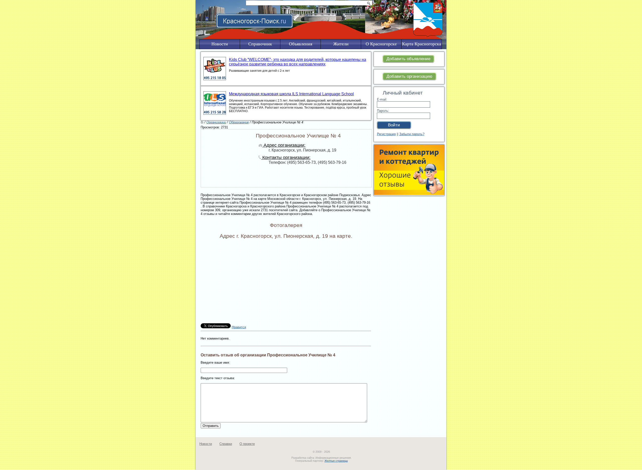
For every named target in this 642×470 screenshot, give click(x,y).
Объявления (300, 43)
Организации (216, 122)
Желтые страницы (336, 460)
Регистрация (386, 134)
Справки (225, 444)
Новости (205, 444)
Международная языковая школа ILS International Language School (291, 94)
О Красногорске (381, 43)
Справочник (260, 43)
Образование (239, 122)
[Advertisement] (405, 273)
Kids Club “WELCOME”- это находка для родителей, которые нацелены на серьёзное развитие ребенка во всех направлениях (297, 61)
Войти (394, 125)
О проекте (247, 444)
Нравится (239, 327)
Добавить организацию (409, 76)
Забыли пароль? (411, 134)
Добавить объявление (408, 58)
